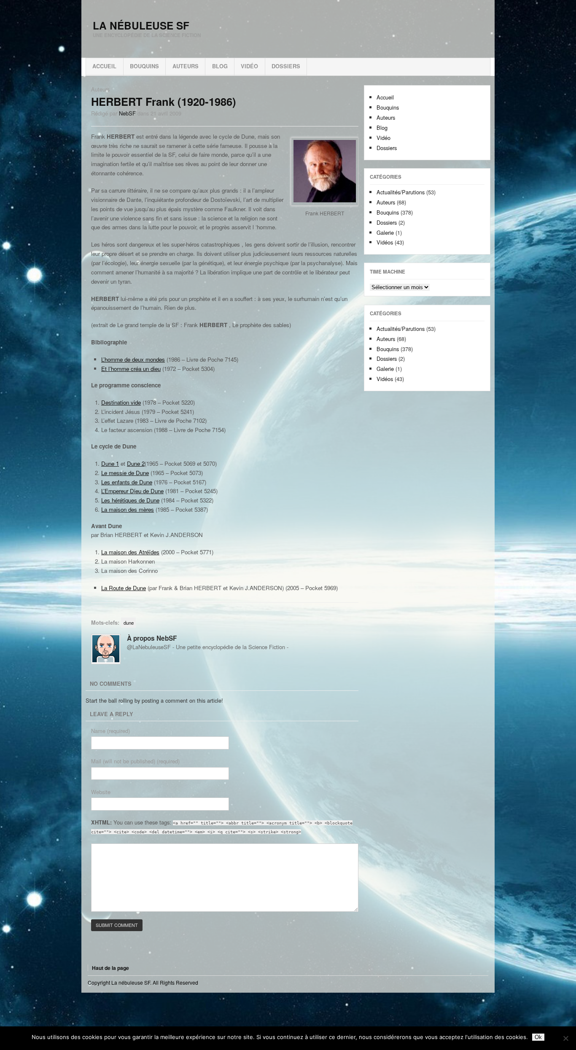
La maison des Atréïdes (130, 552)
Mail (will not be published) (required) (135, 761)
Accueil (104, 66)
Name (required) (110, 731)
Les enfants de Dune (126, 482)
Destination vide (121, 402)
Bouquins (144, 66)
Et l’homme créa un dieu (131, 369)
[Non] (565, 1038)
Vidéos (385, 242)
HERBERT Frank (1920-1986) (163, 101)
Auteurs (185, 66)
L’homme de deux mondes (133, 359)
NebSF (127, 113)
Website (100, 792)
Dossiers (286, 66)
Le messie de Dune (125, 473)
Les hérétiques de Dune (130, 500)
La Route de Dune (123, 588)
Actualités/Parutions (401, 192)
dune (129, 622)
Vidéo (249, 66)
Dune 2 (136, 463)
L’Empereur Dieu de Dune (132, 491)
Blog (220, 66)
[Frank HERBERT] (324, 171)
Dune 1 (110, 463)
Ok (538, 1037)
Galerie (385, 232)
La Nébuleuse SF (141, 25)
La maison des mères (127, 509)
